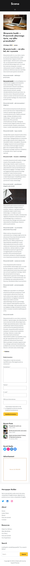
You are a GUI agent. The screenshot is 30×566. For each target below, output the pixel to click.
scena (15, 45)
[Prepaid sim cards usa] (5, 427)
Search (24, 554)
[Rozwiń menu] (15, 10)
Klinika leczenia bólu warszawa (17, 430)
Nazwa (5, 384)
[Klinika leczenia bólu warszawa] (5, 432)
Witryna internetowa (9, 399)
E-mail (5, 392)
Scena (15, 4)
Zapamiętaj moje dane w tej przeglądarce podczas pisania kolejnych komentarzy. (13, 408)
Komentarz (6, 367)
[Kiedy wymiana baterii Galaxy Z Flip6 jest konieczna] (5, 436)
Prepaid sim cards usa (15, 426)
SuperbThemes (15, 563)
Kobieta (6, 351)
